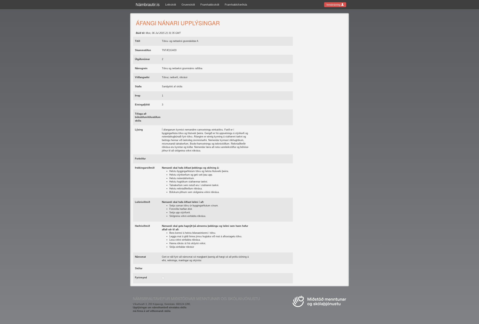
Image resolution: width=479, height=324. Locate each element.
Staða (138, 86)
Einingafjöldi (142, 104)
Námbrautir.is (148, 4)
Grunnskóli (188, 4)
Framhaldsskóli (209, 4)
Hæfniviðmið (142, 226)
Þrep (137, 95)
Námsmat (140, 256)
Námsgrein (141, 68)
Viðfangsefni (142, 77)
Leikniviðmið (142, 202)
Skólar (138, 268)
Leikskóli (170, 4)
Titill (137, 41)
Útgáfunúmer (142, 59)
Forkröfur (140, 158)
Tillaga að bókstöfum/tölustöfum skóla (148, 117)
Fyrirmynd (141, 277)
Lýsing (139, 129)
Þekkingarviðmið (145, 167)
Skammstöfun (143, 50)
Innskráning (334, 4)
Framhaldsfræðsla (236, 4)
